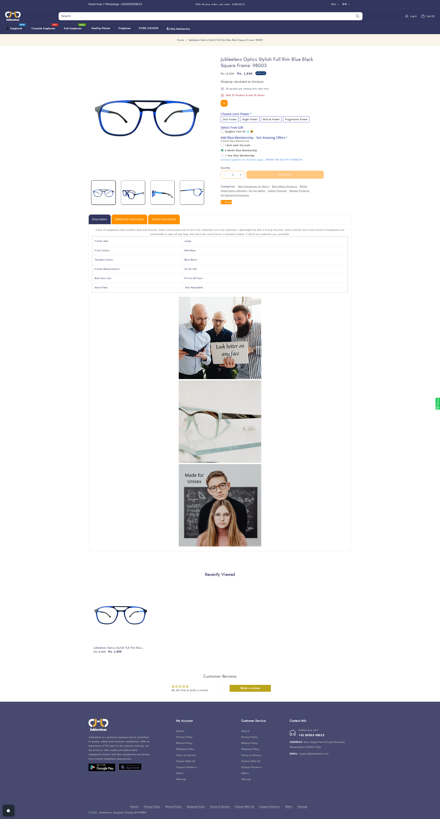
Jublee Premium (277, 190)
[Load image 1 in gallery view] (103, 192)
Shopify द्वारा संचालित (135, 812)
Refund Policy (184, 743)
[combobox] (210, 16)
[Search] (357, 16)
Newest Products (299, 190)
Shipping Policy (185, 749)
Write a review (250, 688)
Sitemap (181, 779)
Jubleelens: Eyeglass (111, 812)
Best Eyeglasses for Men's (253, 186)
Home (180, 40)
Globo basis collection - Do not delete (243, 190)
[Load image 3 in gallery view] (162, 192)
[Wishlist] (224, 103)
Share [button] (228, 202)
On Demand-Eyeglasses (235, 195)
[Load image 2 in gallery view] (133, 192)
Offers (180, 773)
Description (99, 219)
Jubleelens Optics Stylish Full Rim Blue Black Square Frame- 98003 (118, 648)
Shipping (227, 81)
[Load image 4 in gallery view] (192, 192)
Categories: (228, 186)
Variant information (164, 219)
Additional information (129, 219)
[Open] (8, 810)
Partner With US (185, 761)
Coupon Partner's (186, 767)
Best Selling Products (284, 186)
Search (180, 731)
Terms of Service (186, 755)
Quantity (225, 167)
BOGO (303, 186)
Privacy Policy (184, 737)
